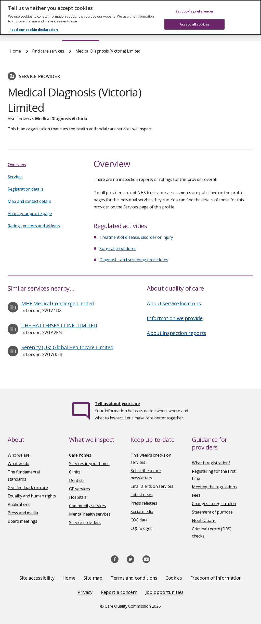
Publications (19, 504)
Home (15, 51)
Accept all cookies (194, 24)
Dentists (77, 480)
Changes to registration (214, 503)
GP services (79, 489)
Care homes (80, 455)
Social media (141, 511)
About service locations (174, 303)
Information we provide (174, 318)
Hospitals (77, 497)
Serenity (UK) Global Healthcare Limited (67, 347)
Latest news (141, 494)
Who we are (19, 455)
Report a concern (119, 592)
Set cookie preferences (194, 11)
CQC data (139, 520)
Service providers (85, 522)
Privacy (85, 592)
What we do (18, 463)
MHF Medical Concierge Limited (57, 303)
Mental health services (89, 514)
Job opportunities (165, 592)
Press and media (23, 513)
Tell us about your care (117, 403)
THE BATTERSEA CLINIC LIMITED (59, 325)
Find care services (48, 51)
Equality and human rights (32, 496)
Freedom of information (216, 578)
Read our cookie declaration (33, 29)
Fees (196, 495)
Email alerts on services (151, 486)
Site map (92, 578)
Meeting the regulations (214, 487)
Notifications (204, 520)
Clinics (75, 472)
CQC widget (141, 528)
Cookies (173, 578)
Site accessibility (37, 578)
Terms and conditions (134, 578)
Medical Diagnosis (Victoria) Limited (107, 51)
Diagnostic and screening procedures (133, 260)
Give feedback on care (28, 487)
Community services (87, 505)
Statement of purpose (212, 512)
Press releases (143, 503)
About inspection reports (176, 333)
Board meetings (22, 521)
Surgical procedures (117, 248)
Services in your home (89, 463)
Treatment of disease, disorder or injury (136, 237)
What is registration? (211, 463)
